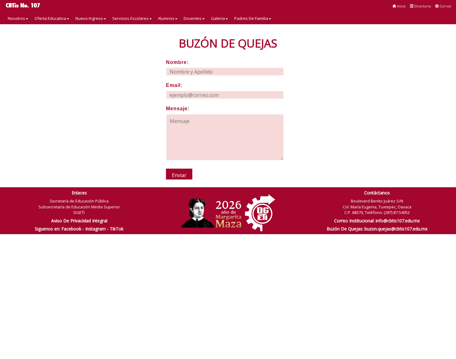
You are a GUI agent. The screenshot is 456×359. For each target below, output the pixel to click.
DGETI (79, 212)
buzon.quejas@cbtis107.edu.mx (395, 229)
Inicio (401, 6)
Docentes (193, 18)
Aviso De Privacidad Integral (79, 221)
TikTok (116, 229)
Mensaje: (178, 108)
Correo (445, 6)
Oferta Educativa (50, 18)
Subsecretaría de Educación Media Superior (79, 207)
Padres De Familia (251, 18)
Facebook (71, 229)
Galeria (218, 18)
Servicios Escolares (130, 18)
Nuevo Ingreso (89, 18)
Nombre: (177, 62)
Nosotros (16, 18)
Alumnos (166, 18)
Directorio (422, 6)
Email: (174, 85)
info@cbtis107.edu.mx (398, 221)
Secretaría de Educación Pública (79, 201)
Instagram (95, 229)
